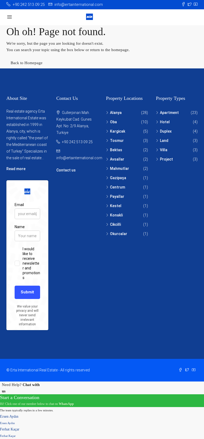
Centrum (117, 187)
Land (164, 140)
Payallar (117, 196)
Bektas (116, 150)
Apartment (169, 112)
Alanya (116, 112)
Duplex (166, 131)
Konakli (116, 215)
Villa (163, 150)
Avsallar (117, 159)
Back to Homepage (26, 63)
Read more (16, 169)
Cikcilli (115, 224)
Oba (113, 122)
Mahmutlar (119, 168)
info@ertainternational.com (79, 158)
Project (166, 159)
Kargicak (117, 131)
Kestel (115, 206)
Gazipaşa (118, 178)
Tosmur (117, 140)
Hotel (165, 122)
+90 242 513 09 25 (77, 142)
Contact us (66, 170)
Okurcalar (118, 234)
